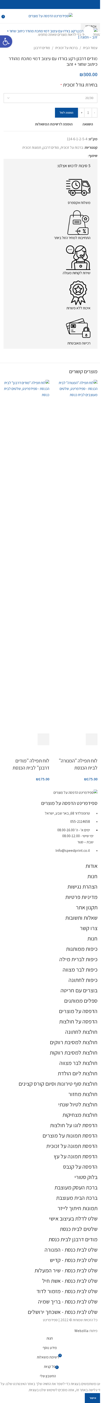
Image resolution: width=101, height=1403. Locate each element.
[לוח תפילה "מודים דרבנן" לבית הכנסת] (26, 556)
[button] (91, 739)
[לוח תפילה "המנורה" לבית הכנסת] (74, 556)
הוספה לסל (66, 113)
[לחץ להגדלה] (88, 31)
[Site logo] (51, 15)
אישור (92, 1398)
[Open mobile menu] (95, 16)
